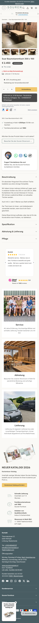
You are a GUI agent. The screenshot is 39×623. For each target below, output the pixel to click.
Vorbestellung (26, 89)
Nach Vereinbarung (28, 557)
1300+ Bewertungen (16, 576)
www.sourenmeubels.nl (10, 565)
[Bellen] (25, 156)
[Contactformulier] (30, 156)
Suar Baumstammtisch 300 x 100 (18, 19)
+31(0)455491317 (23, 14)
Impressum (18, 618)
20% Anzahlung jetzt (13, 80)
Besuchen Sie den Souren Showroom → (18, 141)
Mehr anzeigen (32, 110)
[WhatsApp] (16, 156)
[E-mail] (21, 156)
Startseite (4, 19)
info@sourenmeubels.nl (10, 548)
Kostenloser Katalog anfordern (14, 485)
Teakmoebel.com (8, 550)
